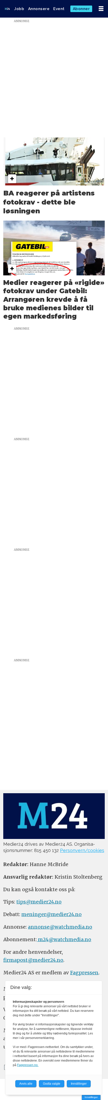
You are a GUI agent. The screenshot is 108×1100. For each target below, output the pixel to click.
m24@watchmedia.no (64, 939)
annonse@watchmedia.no (60, 927)
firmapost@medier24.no (33, 960)
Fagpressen (84, 973)
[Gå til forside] (7, 9)
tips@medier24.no (39, 902)
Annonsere (39, 9)
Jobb (19, 9)
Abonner (81, 9)
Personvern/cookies (82, 850)
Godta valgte (51, 1083)
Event (59, 9)
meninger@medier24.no (51, 914)
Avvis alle (25, 1083)
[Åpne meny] (101, 9)
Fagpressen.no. (27, 1065)
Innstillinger (91, 1097)
